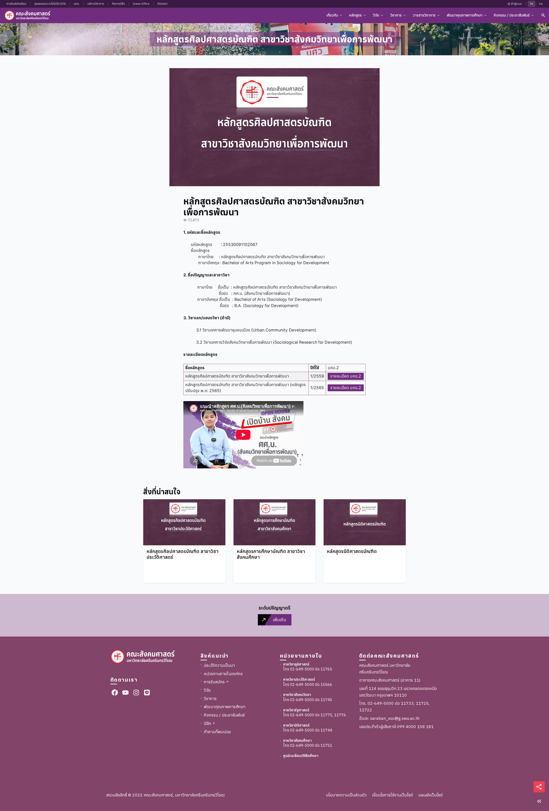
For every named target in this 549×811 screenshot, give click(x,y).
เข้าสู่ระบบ (514, 4)
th (531, 3)
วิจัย (207, 690)
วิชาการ (210, 698)
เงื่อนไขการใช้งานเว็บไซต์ (392, 795)
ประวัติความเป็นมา (219, 665)
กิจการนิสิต (118, 4)
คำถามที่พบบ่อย (217, 731)
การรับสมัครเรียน (16, 4)
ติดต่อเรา (162, 4)
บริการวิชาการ (95, 4)
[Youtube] (125, 692)
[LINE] (147, 692)
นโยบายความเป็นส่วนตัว (346, 795)
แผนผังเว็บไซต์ (430, 795)
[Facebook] (114, 692)
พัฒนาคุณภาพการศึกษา (224, 706)
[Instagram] (136, 692)
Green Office (141, 4)
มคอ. (77, 4)
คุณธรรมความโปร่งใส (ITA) (50, 4)
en (541, 3)
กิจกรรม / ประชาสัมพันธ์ (224, 715)
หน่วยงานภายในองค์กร (223, 673)
